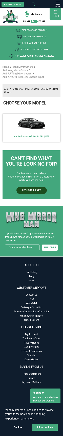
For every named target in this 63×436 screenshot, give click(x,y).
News (31, 280)
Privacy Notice (31, 342)
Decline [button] (18, 427)
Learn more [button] (27, 418)
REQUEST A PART (12, 4)
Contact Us (31, 294)
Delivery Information (31, 307)
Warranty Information (31, 315)
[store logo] (11, 15)
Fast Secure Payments (34, 37)
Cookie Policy (31, 359)
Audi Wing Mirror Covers (15, 70)
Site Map (31, 355)
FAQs (31, 299)
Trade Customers (31, 374)
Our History (31, 272)
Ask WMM (31, 303)
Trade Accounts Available (34, 49)
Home (6, 67)
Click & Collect (31, 320)
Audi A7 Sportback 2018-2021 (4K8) (31, 136)
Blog (31, 276)
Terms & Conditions (31, 351)
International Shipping (34, 43)
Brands (31, 378)
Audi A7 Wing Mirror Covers (17, 73)
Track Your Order (31, 338)
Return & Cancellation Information (32, 311)
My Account (37, 14)
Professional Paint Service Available (34, 56)
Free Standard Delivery (34, 30)
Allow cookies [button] (45, 427)
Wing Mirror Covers (23, 67)
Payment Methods (31, 382)
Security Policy (31, 347)
